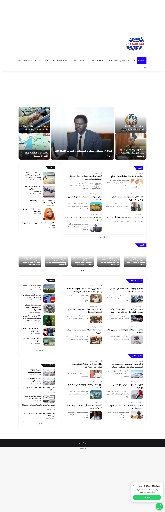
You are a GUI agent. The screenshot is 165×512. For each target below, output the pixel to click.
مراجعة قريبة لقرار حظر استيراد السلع (127, 176)
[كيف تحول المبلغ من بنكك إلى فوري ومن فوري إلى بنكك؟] (49, 298)
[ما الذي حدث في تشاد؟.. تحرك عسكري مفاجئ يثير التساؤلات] (96, 374)
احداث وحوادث (111, 61)
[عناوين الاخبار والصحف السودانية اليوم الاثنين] (49, 372)
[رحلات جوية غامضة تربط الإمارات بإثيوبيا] (34, 146)
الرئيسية (141, 61)
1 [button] (83, 270)
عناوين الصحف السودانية (67, 61)
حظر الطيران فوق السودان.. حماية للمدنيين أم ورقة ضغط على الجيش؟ (32, 189)
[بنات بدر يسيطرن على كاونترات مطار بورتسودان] (49, 332)
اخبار (133, 61)
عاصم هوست (80, 443)
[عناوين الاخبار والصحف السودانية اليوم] (49, 381)
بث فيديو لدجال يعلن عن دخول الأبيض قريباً (125, 218)
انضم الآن (147, 497)
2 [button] (81, 270)
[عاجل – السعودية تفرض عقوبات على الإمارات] (137, 394)
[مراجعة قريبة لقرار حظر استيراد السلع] (137, 183)
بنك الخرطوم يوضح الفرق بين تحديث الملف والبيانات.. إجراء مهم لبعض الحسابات (32, 318)
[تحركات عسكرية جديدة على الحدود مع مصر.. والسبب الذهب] (137, 415)
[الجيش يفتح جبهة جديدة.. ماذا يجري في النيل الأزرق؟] (96, 339)
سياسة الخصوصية (24, 61)
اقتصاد (91, 61)
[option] (82, 133)
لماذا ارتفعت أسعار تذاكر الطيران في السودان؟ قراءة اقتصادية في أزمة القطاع (33, 175)
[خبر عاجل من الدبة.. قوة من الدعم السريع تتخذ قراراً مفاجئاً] (96, 319)
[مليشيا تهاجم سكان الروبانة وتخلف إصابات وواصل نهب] (34, 120)
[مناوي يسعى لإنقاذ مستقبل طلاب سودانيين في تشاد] (82, 133)
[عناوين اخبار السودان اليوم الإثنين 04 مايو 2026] (49, 399)
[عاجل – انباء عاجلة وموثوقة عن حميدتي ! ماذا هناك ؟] (137, 339)
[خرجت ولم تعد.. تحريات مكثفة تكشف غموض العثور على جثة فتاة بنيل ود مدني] (137, 318)
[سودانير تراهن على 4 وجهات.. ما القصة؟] (49, 288)
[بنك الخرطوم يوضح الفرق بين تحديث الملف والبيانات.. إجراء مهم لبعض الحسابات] (49, 320)
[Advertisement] (82, 15)
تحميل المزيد (104, 237)
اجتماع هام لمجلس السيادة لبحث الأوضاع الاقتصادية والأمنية (131, 153)
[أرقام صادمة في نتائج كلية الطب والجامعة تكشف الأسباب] (96, 415)
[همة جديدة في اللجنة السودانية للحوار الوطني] (130, 120)
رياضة (82, 61)
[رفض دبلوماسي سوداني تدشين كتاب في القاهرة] (96, 206)
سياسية (100, 61)
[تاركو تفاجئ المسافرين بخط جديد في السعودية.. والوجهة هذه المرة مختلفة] (137, 374)
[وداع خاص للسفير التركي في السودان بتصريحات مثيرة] (137, 206)
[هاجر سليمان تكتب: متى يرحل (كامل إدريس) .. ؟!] (49, 214)
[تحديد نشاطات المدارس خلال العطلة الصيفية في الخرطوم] (96, 186)
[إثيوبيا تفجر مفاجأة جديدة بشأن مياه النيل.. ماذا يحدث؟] (96, 394)
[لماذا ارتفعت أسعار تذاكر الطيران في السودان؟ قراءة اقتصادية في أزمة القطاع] (49, 178)
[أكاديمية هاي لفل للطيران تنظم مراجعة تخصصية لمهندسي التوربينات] (49, 308)
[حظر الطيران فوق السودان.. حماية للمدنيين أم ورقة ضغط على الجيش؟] (49, 192)
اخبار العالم (124, 61)
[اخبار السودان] (135, 44)
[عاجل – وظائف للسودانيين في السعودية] (49, 342)
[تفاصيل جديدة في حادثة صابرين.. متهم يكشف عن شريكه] (137, 298)
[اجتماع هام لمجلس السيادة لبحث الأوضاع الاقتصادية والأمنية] (130, 146)
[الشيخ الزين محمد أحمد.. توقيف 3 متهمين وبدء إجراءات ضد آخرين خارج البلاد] (96, 298)
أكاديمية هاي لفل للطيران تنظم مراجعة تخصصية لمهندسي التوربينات (33, 307)
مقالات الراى (49, 61)
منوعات (38, 61)
